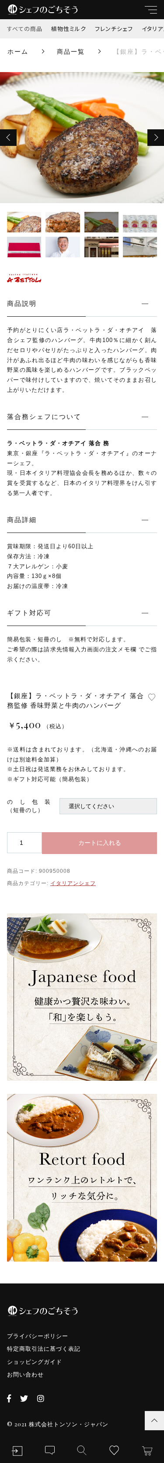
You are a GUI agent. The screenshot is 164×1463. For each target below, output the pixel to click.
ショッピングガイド (34, 1362)
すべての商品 (24, 28)
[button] (8, 137)
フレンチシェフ (114, 28)
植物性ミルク (68, 28)
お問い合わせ (25, 1374)
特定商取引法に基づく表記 (43, 1348)
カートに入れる (99, 842)
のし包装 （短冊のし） (33, 806)
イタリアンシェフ (73, 883)
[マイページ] (17, 1451)
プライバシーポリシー (37, 1336)
